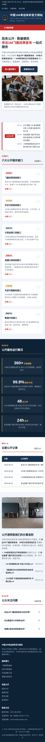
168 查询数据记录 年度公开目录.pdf (19, 564)
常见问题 (22, 8)
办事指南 (13, 8)
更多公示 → (38, 448)
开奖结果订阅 (7, 673)
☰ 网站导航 (8, 28)
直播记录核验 (7, 677)
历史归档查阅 (7, 669)
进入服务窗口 (10, 69)
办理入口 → (9, 189)
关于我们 (5, 8)
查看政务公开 (29, 69)
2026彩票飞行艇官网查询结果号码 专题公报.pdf (20, 579)
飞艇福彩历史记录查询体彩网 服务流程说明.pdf (19, 571)
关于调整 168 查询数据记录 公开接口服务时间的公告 (31, 128)
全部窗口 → (38, 161)
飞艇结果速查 (7, 665)
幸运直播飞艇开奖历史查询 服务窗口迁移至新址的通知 (31, 137)
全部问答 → (38, 601)
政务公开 (5, 689)
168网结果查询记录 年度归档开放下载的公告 (31, 145)
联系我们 (5, 700)
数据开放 (5, 692)
